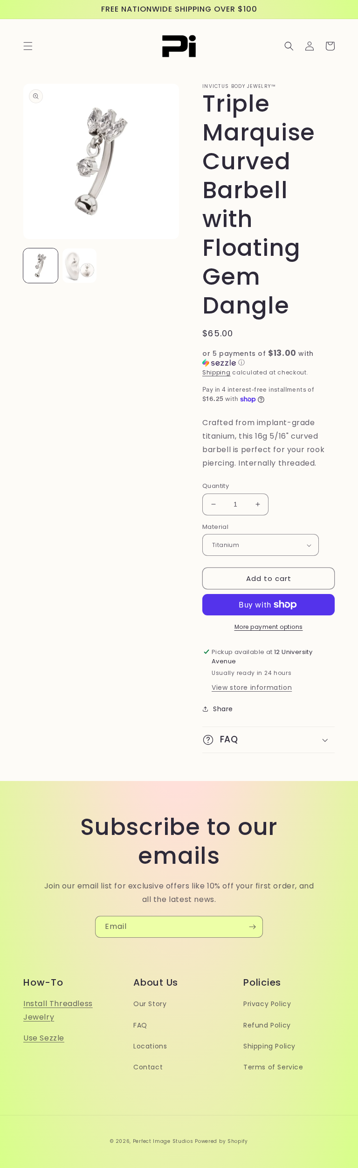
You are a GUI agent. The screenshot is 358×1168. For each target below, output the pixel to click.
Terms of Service (273, 1067)
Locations (150, 1046)
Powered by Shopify (221, 1141)
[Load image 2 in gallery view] (79, 265)
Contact (148, 1067)
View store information (252, 687)
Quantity (215, 485)
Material (215, 526)
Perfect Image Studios (163, 1141)
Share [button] (223, 709)
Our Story (149, 1003)
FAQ (140, 1025)
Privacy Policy (267, 1003)
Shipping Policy (269, 1046)
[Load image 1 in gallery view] (40, 265)
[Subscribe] (252, 927)
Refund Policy (267, 1025)
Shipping (216, 372)
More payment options (268, 627)
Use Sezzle (43, 1038)
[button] (28, 46)
